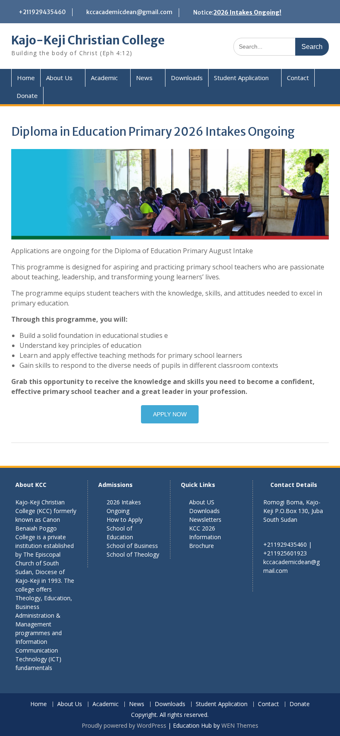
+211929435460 (42, 12)
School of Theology (133, 554)
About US (201, 502)
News (144, 77)
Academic (104, 77)
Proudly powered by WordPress (124, 725)
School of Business (132, 546)
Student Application (241, 77)
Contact (298, 77)
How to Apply (125, 519)
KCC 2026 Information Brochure (205, 537)
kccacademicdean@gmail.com (129, 12)
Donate (27, 95)
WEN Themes (239, 725)
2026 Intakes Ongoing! (247, 12)
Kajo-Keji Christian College (88, 40)
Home (26, 77)
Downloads (187, 77)
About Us (59, 77)
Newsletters (205, 519)
